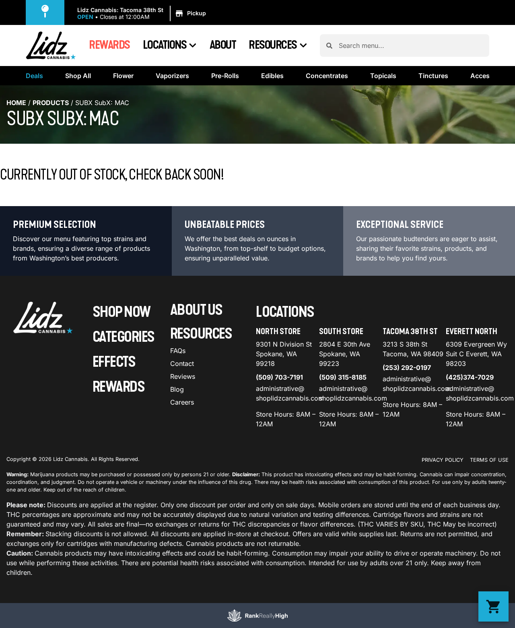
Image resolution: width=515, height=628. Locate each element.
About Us (196, 310)
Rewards (109, 45)
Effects (114, 362)
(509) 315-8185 (343, 377)
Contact (182, 363)
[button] (142, 14)
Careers (182, 402)
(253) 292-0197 (407, 368)
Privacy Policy (443, 460)
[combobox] (410, 45)
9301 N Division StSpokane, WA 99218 (284, 354)
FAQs (177, 351)
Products (51, 103)
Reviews (182, 376)
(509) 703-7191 (279, 377)
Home (16, 103)
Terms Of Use (489, 460)
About (223, 45)
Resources (273, 45)
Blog (177, 389)
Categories (123, 337)
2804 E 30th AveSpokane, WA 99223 (344, 354)
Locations (165, 45)
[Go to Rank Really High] (257, 615)
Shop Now (121, 312)
